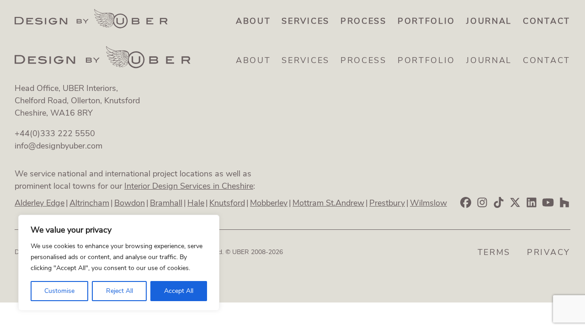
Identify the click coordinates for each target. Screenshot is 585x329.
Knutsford (227, 202)
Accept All (178, 291)
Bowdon (129, 202)
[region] (118, 263)
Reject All (119, 291)
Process (363, 21)
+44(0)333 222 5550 (55, 133)
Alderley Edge (39, 202)
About (253, 21)
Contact (546, 21)
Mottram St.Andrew (328, 202)
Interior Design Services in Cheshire (188, 185)
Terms (494, 252)
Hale (195, 202)
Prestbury (387, 202)
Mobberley (268, 202)
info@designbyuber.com (58, 145)
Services (306, 21)
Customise (59, 291)
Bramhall (166, 202)
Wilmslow (428, 202)
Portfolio (426, 21)
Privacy (548, 252)
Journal (489, 21)
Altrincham (89, 202)
